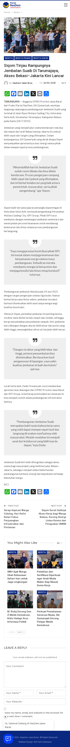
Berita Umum (40, 58)
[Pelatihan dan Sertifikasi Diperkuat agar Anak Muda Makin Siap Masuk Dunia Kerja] (50, 559)
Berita (9, 58)
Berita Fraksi (23, 58)
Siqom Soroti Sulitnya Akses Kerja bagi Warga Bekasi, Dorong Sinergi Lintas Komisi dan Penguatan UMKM (52, 517)
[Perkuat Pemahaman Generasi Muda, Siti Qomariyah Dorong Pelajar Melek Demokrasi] (50, 599)
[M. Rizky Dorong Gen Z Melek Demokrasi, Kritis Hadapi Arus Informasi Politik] (20, 599)
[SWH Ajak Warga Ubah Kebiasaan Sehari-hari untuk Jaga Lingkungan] (20, 559)
